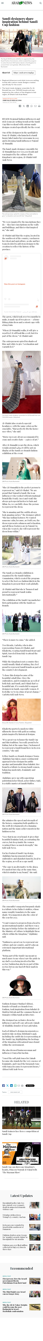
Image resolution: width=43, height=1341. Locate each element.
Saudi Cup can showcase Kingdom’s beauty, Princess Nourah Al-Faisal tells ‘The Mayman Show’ (19, 1170)
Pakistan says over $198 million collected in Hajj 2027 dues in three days (15, 1247)
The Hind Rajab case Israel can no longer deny (14, 1293)
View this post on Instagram (14, 284)
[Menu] (2, 3)
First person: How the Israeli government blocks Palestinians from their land (15, 1281)
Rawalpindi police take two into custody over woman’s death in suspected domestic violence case (14, 1206)
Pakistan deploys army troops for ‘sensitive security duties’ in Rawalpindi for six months (15, 1237)
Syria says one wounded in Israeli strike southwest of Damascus (13, 1227)
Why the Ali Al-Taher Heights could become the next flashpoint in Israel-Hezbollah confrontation (15, 1308)
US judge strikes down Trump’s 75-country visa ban (14, 1216)
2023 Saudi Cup (15, 1092)
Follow (30, 1086)
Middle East (7, 1276)
